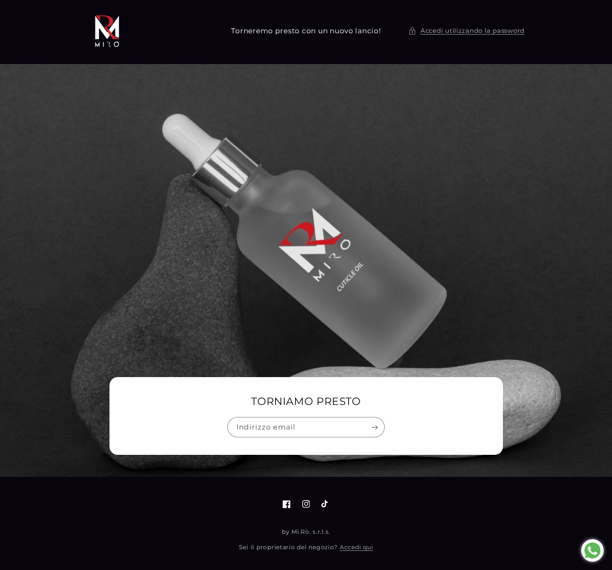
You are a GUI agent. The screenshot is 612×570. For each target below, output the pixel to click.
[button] (466, 31)
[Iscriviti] (374, 427)
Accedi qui (356, 547)
